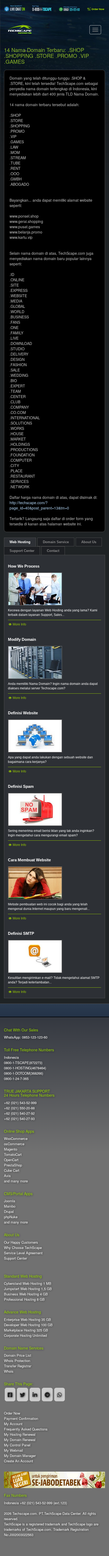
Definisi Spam (21, 786)
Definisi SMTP (21, 933)
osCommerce (14, 1143)
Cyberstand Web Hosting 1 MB (27, 1283)
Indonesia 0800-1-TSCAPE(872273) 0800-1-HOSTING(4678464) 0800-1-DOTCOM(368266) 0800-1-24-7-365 (25, 1068)
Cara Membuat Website (29, 860)
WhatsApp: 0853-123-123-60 (25, 1037)
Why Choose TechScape (23, 1247)
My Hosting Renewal (19, 1434)
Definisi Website (23, 713)
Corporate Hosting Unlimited (25, 1335)
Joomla (9, 1200)
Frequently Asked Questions (26, 1429)
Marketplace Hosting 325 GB (26, 1330)
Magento (10, 1149)
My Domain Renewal (19, 1439)
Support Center (15, 1258)
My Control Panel (17, 1444)
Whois (8, 1371)
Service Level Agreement (23, 1252)
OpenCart (11, 1159)
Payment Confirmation (21, 1418)
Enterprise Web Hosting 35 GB (27, 1319)
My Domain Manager (20, 1455)
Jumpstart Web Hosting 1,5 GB (28, 1288)
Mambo (9, 1206)
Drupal (9, 1211)
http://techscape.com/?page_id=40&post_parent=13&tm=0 (39, 505)
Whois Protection (17, 1360)
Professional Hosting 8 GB (24, 1299)
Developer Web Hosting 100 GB (28, 1324)
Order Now (12, 1413)
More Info (19, 624)
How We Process (23, 566)
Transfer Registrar (17, 1365)
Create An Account (18, 1460)
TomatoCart (13, 1154)
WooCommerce (16, 1138)
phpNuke (10, 1216)
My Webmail (13, 1450)
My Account (13, 1423)
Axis (7, 1175)
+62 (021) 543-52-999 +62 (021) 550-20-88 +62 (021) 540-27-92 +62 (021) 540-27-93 (20, 1110)
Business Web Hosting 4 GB (26, 1293)
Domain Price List (17, 1355)
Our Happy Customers (21, 1242)
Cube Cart (11, 1170)
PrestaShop (13, 1165)
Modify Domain (22, 639)
